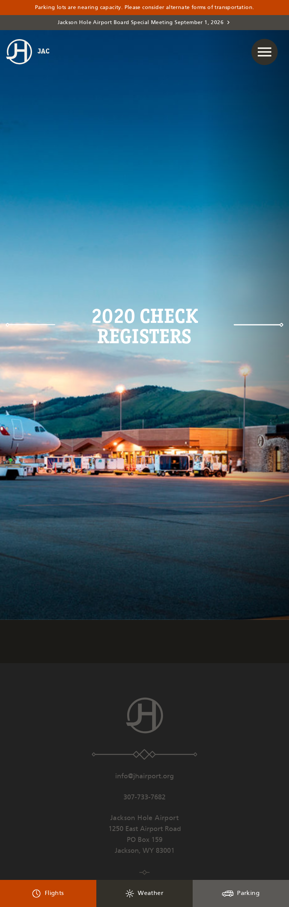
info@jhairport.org (144, 776)
